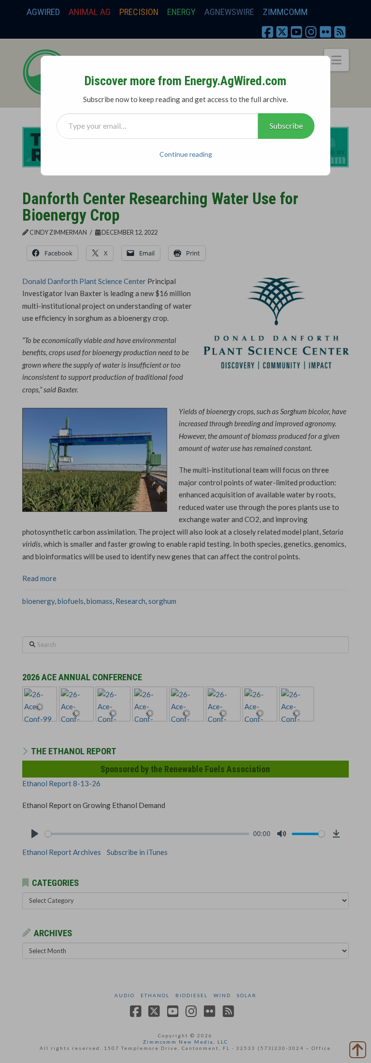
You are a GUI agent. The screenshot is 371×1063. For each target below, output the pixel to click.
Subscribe (286, 125)
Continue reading (185, 154)
